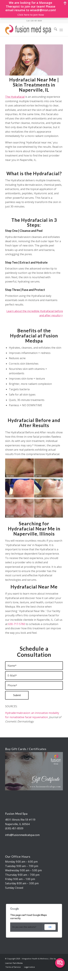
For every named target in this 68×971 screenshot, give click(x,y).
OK (50, 927)
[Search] (54, 29)
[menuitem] (54, 29)
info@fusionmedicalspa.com (22, 835)
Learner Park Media (14, 963)
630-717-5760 (16, 624)
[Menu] (61, 30)
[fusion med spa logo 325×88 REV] (28, 29)
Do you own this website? (24, 927)
